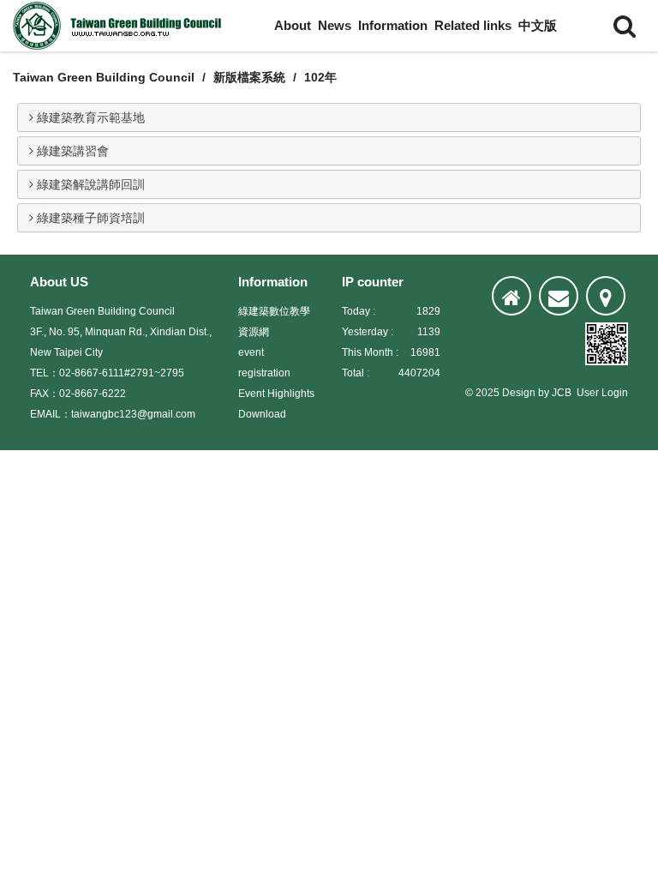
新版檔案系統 (249, 77)
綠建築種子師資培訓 (89, 218)
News (334, 25)
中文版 (537, 25)
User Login (602, 393)
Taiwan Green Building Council (103, 77)
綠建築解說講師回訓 (89, 184)
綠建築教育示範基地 (89, 117)
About (292, 25)
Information (393, 25)
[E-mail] (558, 296)
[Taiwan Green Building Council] (120, 25)
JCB (561, 393)
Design (518, 393)
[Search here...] (624, 25)
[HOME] (511, 296)
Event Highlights (276, 394)
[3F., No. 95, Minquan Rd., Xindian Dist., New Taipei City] (605, 296)
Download (262, 414)
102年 (320, 77)
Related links (472, 25)
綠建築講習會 (71, 151)
